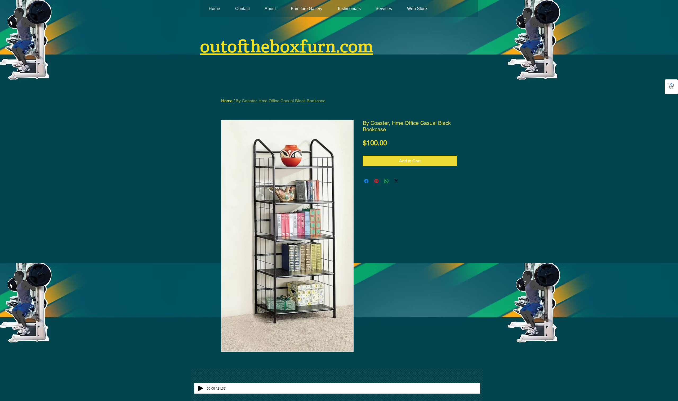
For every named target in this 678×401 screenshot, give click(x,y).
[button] (671, 86)
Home (227, 100)
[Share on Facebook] (366, 181)
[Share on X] (396, 181)
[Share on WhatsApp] (386, 181)
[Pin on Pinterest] (376, 181)
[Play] (200, 388)
